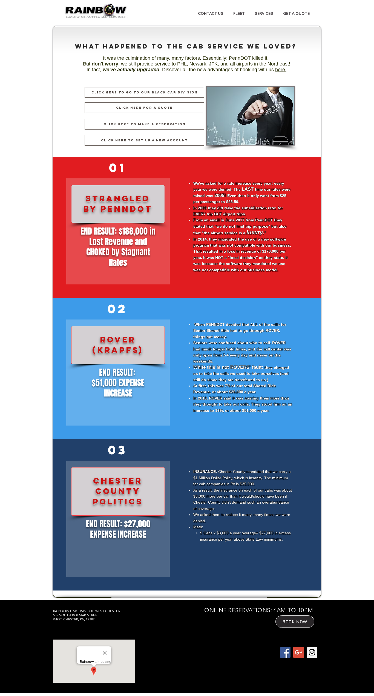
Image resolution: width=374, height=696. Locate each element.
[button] (238, 13)
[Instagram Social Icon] (312, 652)
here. (280, 69)
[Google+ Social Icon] (298, 652)
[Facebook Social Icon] (285, 652)
